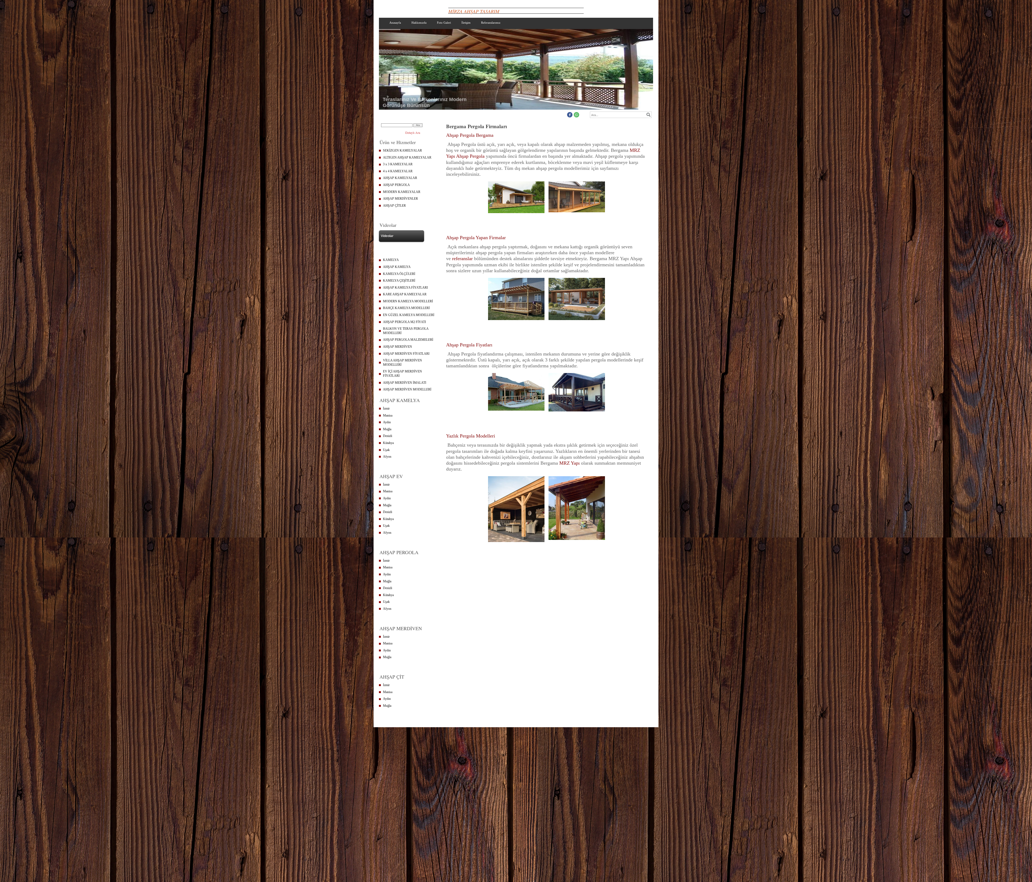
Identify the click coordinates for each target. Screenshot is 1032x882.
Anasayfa (395, 22)
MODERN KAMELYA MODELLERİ (408, 301)
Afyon (387, 456)
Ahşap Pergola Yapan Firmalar (476, 237)
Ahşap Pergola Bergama (469, 135)
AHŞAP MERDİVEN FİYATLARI (406, 354)
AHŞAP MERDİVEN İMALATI (404, 383)
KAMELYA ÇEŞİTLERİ (399, 280)
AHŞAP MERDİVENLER (400, 198)
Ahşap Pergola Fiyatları (469, 344)
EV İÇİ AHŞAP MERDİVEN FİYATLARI (402, 374)
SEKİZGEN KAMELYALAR (402, 150)
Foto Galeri (444, 22)
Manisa (387, 415)
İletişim (466, 22)
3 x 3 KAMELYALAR (398, 164)
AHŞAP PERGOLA (396, 185)
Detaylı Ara (412, 132)
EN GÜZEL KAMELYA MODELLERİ (408, 315)
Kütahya (388, 443)
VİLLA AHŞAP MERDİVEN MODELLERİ (402, 362)
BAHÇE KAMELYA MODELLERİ (406, 308)
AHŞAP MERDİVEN (397, 347)
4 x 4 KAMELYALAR (398, 171)
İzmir (386, 408)
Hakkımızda (419, 22)
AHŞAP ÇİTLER (394, 205)
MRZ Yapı (569, 463)
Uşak (386, 450)
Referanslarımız (490, 22)
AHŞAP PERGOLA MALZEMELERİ (408, 340)
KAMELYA (391, 260)
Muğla (387, 429)
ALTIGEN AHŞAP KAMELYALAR (407, 157)
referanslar (462, 258)
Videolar (387, 236)
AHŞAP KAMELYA (397, 267)
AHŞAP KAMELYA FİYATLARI (405, 287)
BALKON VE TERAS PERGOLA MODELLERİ (406, 331)
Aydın (387, 422)
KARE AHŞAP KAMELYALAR (405, 294)
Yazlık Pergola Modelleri (470, 436)
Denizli (387, 436)
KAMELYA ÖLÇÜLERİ (399, 274)
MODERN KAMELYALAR (401, 192)
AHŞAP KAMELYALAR (400, 178)
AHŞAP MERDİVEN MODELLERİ (407, 389)
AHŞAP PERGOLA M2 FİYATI (404, 322)
